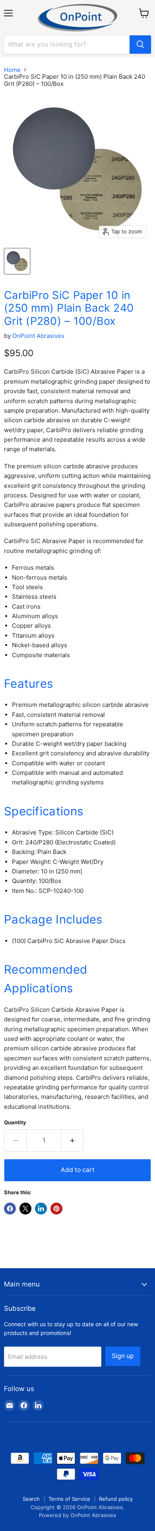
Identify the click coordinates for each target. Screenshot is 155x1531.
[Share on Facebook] (10, 1209)
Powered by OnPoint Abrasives (77, 1515)
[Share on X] (25, 1209)
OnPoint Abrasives (38, 336)
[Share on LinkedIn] (41, 1209)
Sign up (123, 1356)
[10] (17, 261)
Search (31, 1499)
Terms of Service (69, 1499)
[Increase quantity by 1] (72, 1140)
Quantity (15, 1122)
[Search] (140, 44)
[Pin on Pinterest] (56, 1209)
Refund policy (116, 1499)
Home (12, 69)
